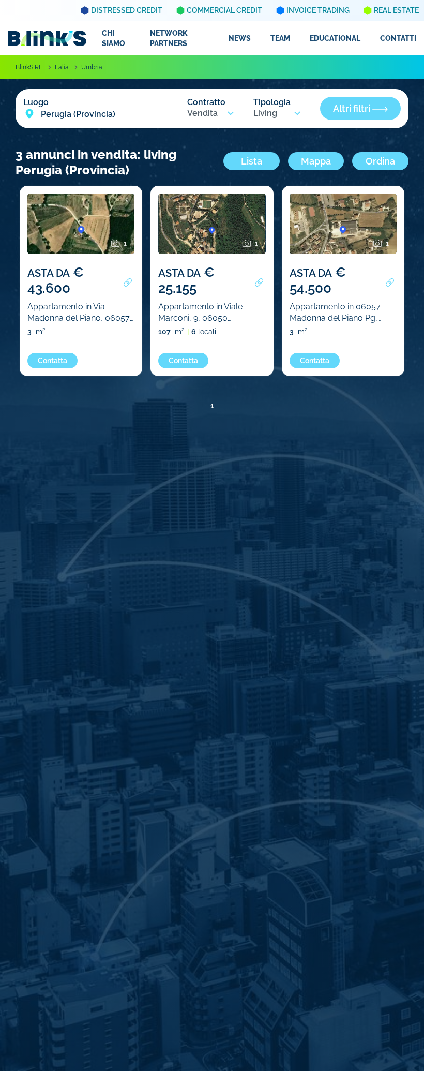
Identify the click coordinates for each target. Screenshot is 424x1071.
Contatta (52, 360)
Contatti (398, 38)
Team (280, 38)
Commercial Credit (224, 10)
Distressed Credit (126, 10)
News (240, 38)
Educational (335, 38)
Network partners (169, 38)
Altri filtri (352, 108)
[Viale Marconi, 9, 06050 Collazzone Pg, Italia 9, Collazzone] (211, 234)
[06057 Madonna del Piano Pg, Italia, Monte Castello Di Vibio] (343, 234)
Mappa (316, 161)
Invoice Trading (318, 10)
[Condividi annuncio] (127, 282)
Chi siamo (113, 38)
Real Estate (396, 10)
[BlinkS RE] (47, 38)
